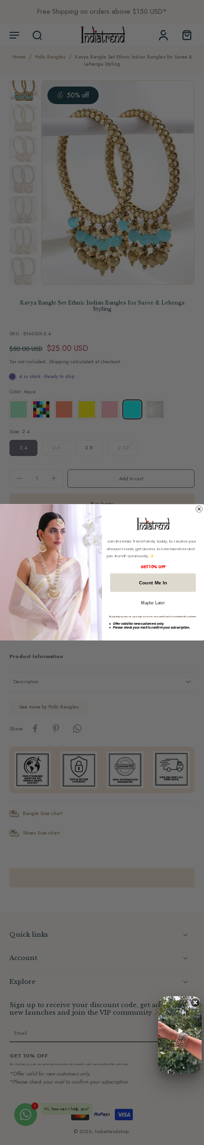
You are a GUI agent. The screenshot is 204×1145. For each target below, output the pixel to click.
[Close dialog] (199, 509)
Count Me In (153, 582)
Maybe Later (153, 603)
